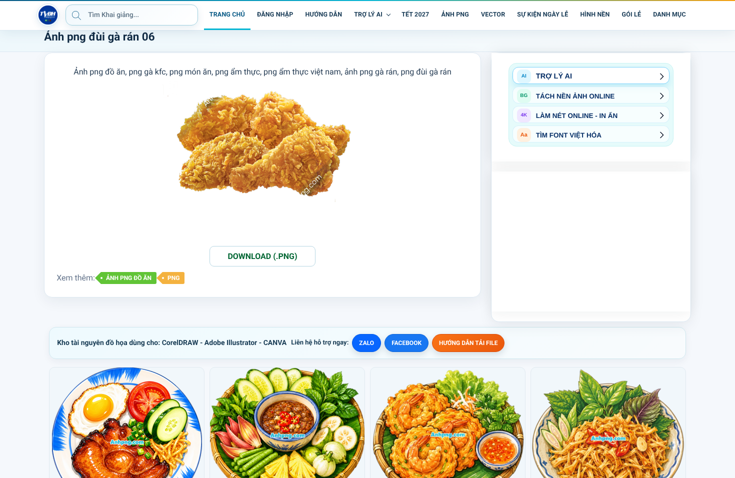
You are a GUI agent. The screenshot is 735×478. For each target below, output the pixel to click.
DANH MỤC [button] (669, 14)
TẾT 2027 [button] (415, 14)
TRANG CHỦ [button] (227, 14)
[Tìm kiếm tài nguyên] (76, 15)
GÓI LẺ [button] (632, 14)
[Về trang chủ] (48, 15)
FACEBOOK (407, 343)
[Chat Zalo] (699, 15)
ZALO (366, 343)
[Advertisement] (591, 242)
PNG (174, 278)
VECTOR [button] (493, 14)
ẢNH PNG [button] (455, 14)
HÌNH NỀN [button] (595, 14)
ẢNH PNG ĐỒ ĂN (129, 278)
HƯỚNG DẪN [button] (323, 14)
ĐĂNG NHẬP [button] (275, 14)
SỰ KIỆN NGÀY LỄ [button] (542, 14)
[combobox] (132, 15)
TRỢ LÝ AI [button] (368, 14)
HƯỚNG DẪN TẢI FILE (468, 343)
